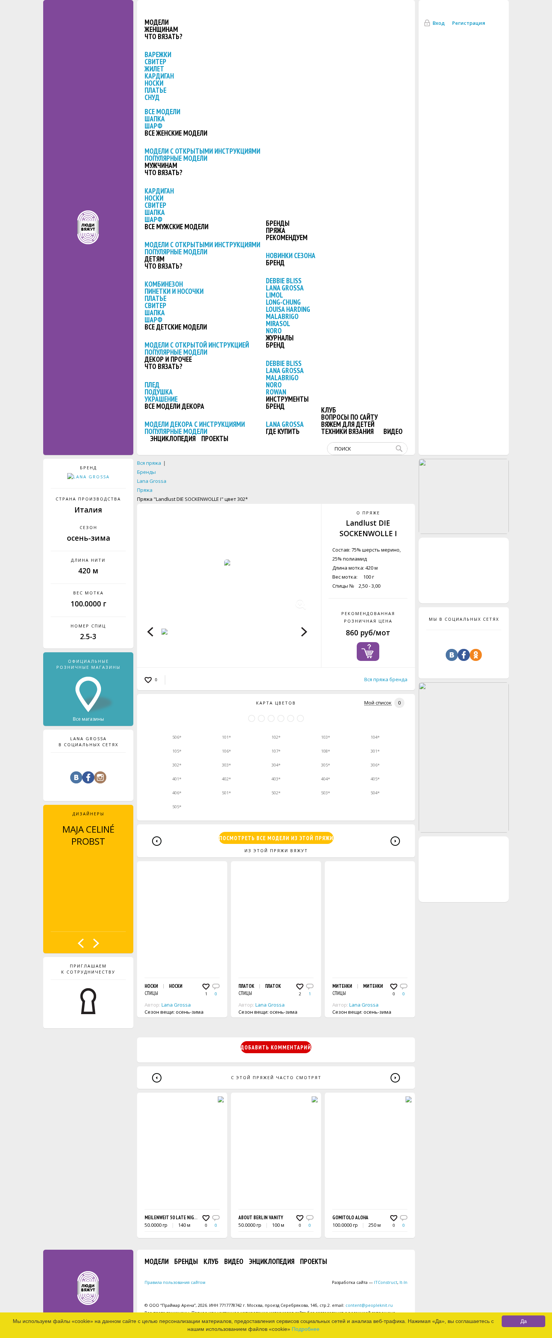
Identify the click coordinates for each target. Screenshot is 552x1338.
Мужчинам (161, 165)
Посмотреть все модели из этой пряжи (276, 838)
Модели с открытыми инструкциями (202, 151)
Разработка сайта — (364, 1282)
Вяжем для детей (347, 424)
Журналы (280, 337)
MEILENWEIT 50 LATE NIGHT (172, 1217)
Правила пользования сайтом (175, 1282)
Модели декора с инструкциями (195, 424)
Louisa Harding (288, 309)
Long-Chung (283, 302)
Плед (152, 384)
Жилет (154, 68)
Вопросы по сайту (349, 417)
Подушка (159, 391)
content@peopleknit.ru (369, 1305)
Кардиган (159, 75)
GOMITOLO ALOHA (350, 1217)
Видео (393, 431)
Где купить (283, 431)
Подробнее (306, 1329)
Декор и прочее (168, 359)
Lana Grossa (285, 287)
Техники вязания (347, 431)
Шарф (153, 125)
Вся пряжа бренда (385, 679)
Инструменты (287, 399)
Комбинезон (164, 284)
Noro (274, 330)
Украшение (161, 399)
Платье (155, 90)
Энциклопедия (173, 438)
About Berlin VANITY (260, 1217)
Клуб (328, 409)
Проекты (214, 438)
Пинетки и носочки (174, 291)
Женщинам (161, 29)
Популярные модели (176, 158)
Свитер (155, 61)
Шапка (155, 118)
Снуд (152, 97)
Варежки (158, 54)
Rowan (276, 391)
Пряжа (275, 230)
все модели (162, 111)
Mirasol (278, 323)
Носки (154, 83)
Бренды (278, 223)
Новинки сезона (290, 255)
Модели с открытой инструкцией (197, 344)
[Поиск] (400, 449)
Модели (157, 22)
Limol (274, 294)
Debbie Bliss (284, 280)
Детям (154, 258)
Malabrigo (282, 316)
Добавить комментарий (276, 1047)
